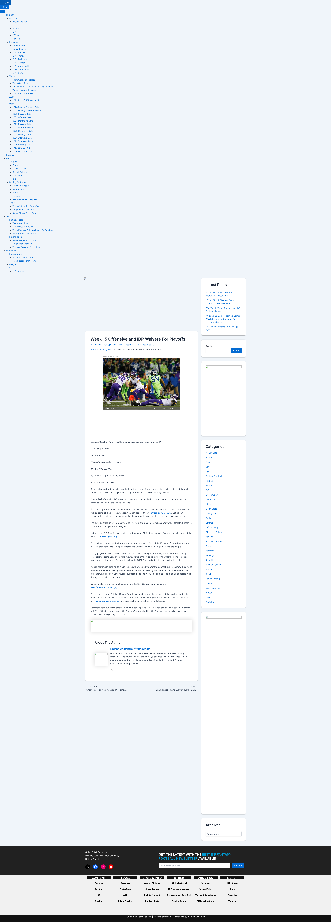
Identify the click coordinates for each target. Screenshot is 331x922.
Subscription (15, 254)
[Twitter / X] (111, 669)
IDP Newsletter (213, 494)
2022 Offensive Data (22, 127)
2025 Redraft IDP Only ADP (25, 100)
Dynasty (210, 471)
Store (12, 267)
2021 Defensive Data (22, 141)
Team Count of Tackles (23, 79)
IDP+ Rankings (19, 59)
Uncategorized (213, 588)
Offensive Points (214, 532)
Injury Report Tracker (22, 93)
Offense (16, 35)
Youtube (210, 602)
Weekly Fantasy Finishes (24, 90)
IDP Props (17, 175)
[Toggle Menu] (2, 11)
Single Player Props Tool (24, 213)
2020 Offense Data (21, 148)
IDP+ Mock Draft (20, 66)
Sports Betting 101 (21, 185)
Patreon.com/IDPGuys (160, 512)
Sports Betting (213, 578)
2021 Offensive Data (22, 138)
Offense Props (19, 168)
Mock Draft (211, 508)
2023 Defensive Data (22, 120)
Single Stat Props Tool (23, 209)
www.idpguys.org (108, 536)
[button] (5, 2)
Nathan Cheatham (94, 859)
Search (209, 346)
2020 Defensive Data (22, 151)
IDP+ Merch (18, 271)
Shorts (209, 574)
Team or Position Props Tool (26, 247)
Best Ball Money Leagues (24, 199)
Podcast (210, 536)
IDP (14, 32)
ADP (11, 97)
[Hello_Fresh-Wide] (141, 625)
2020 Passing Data (21, 144)
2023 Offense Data (21, 117)
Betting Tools (15, 237)
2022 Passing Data (21, 124)
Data (11, 103)
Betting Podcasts (17, 182)
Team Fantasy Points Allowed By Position (32, 86)
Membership (12, 250)
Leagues (13, 264)
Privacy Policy (205, 889)
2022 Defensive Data (22, 131)
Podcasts (13, 42)
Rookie (209, 569)
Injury (208, 504)
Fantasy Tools (16, 219)
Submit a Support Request (139, 916)
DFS (14, 179)
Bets (8, 158)
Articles (13, 18)
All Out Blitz (211, 453)
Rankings (10, 155)
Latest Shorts (19, 49)
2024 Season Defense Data (25, 107)
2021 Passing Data (21, 134)
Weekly (209, 597)
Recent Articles (19, 21)
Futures (16, 196)
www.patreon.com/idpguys (107, 601)
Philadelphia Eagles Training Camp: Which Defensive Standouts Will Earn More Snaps (223, 318)
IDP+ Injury (17, 73)
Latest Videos (19, 45)
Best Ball (210, 457)
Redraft (16, 28)
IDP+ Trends (18, 55)
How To (16, 38)
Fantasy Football (214, 476)
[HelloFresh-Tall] (224, 398)
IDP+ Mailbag (18, 62)
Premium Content (214, 541)
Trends (209, 583)
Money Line (18, 189)
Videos (209, 592)
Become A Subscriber (22, 257)
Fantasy (10, 14)
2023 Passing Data (21, 114)
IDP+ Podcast (19, 52)
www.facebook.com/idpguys (105, 587)
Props (15, 192)
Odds (15, 165)
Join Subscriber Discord (24, 260)
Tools (12, 76)
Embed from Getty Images (112, 356)
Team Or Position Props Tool (26, 206)
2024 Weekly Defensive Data (26, 110)
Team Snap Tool (20, 83)
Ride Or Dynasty (213, 564)
